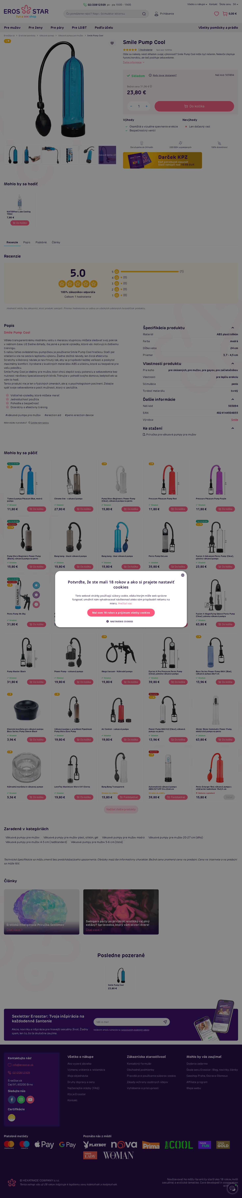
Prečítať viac (125, 603)
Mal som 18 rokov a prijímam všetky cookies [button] (121, 612)
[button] (121, 621)
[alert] (121, 599)
